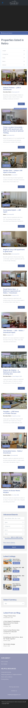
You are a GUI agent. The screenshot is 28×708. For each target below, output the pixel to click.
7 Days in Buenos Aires (9, 616)
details (21, 103)
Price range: (6, 537)
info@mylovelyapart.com (14, 694)
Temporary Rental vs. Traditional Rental (11, 674)
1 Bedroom (6, 154)
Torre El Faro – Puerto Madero (17, 560)
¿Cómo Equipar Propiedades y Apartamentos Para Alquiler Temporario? (11, 623)
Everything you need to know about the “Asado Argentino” (13, 637)
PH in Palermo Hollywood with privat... (17, 585)
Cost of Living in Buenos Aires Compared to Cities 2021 (11, 630)
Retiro (9, 92)
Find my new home (14, 687)
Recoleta (5, 92)
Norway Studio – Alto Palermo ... (18, 576)
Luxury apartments (16, 395)
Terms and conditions (6, 677)
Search (14, 547)
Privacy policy (4, 679)
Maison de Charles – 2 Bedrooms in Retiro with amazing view (11, 372)
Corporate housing (6, 672)
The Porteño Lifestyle (9, 644)
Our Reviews (17, 705)
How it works (4, 661)
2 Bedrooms (6, 233)
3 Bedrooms (6, 71)
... (19, 98)
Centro (5, 455)
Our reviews (4, 664)
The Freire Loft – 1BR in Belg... (18, 568)
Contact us (14, 690)
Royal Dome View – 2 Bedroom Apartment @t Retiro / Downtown (11, 291)
